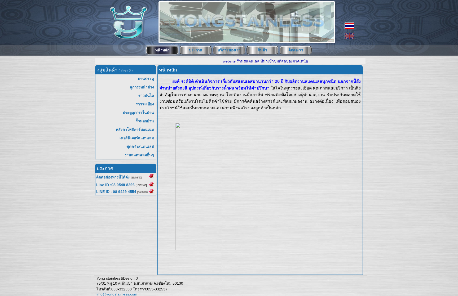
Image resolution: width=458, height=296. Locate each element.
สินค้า (262, 50)
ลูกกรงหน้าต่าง (142, 87)
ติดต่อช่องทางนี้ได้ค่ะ (113, 177)
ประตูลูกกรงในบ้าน (138, 112)
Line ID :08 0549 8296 (115, 185)
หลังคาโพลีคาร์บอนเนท (135, 129)
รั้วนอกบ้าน (145, 121)
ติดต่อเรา (295, 50)
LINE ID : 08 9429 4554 (116, 192)
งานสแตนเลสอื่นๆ (139, 155)
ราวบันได (146, 95)
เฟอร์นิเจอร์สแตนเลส (137, 138)
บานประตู (146, 79)
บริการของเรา (229, 50)
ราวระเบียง (145, 104)
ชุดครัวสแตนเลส (140, 146)
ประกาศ (195, 50)
